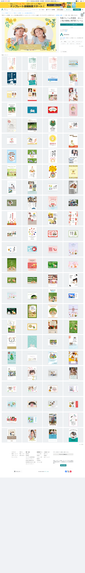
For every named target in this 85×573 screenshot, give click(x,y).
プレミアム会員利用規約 (30, 457)
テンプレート (34, 9)
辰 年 (73, 41)
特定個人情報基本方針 (30, 460)
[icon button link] (82, 10)
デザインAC (46, 471)
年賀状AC (38, 460)
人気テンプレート (15, 455)
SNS (77, 1)
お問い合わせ (21, 455)
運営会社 (27, 453)
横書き (65, 41)
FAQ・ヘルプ (21, 453)
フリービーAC (39, 462)
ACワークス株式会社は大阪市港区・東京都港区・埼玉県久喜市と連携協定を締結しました (43, 1)
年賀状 (66, 31)
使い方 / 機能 (41, 9)
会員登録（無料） (59, 15)
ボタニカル (78, 43)
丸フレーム (72, 43)
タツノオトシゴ (79, 41)
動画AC (38, 458)
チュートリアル (14, 457)
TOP (61, 37)
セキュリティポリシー (30, 463)
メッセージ (63, 43)
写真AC (38, 455)
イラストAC (39, 453)
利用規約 (27, 455)
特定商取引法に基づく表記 (30, 462)
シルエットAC (39, 457)
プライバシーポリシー (30, 458)
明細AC (45, 455)
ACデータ (45, 453)
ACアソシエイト (47, 457)
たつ (69, 41)
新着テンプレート (15, 453)
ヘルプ (83, 1)
